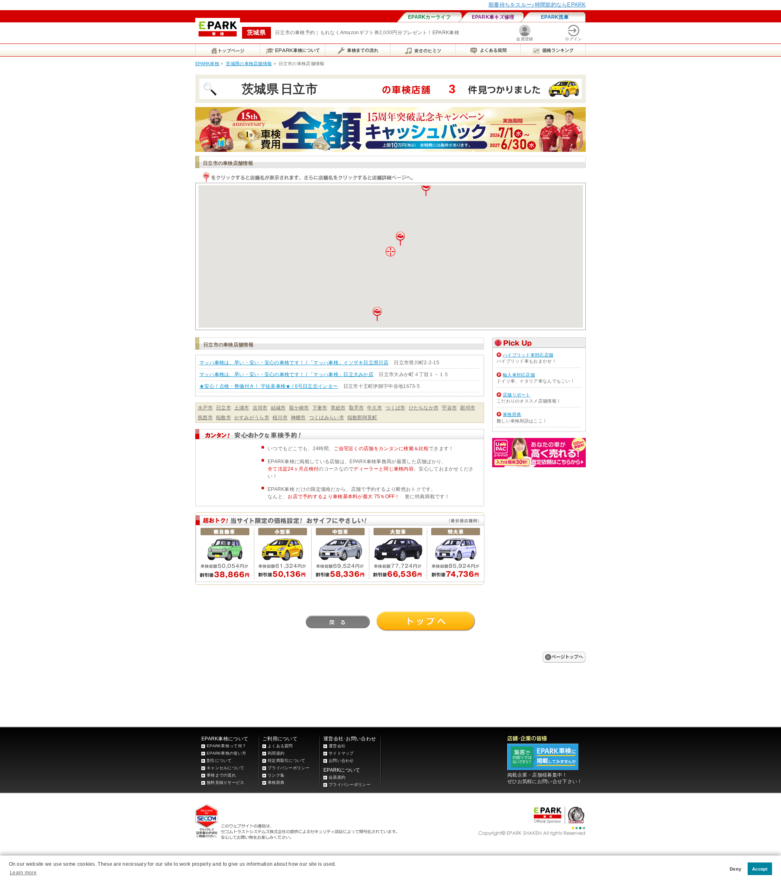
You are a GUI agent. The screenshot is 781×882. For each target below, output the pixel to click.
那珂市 (467, 408)
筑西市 (205, 417)
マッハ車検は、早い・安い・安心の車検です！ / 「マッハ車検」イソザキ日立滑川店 (293, 362)
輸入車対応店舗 (519, 374)
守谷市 (449, 408)
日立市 (223, 408)
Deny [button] (735, 869)
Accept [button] (760, 869)
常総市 (338, 408)
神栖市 (298, 417)
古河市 (260, 408)
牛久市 (374, 408)
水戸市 (205, 408)
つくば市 (395, 408)
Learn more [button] (23, 872)
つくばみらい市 (326, 417)
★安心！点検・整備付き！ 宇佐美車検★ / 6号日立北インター (268, 386)
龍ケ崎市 (299, 408)
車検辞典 (512, 414)
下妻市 (319, 408)
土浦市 (241, 408)
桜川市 (280, 417)
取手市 (356, 408)
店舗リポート (516, 394)
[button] (400, 238)
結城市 (278, 408)
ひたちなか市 (424, 408)
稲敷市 (223, 417)
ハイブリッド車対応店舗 (528, 354)
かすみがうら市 (251, 417)
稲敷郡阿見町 (362, 417)
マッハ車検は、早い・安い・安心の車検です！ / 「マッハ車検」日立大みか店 (286, 374)
